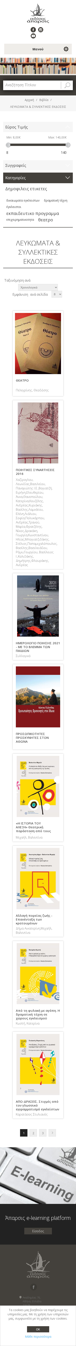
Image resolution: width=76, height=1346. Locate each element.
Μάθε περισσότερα (38, 1336)
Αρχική (29, 100)
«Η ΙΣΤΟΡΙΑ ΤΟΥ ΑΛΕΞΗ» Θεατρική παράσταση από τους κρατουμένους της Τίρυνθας (33, 830)
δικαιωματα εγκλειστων (23, 200)
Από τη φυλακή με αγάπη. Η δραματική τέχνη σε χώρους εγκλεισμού (38, 1014)
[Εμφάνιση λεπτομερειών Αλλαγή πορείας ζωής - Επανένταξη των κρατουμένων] (38, 878)
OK (38, 1329)
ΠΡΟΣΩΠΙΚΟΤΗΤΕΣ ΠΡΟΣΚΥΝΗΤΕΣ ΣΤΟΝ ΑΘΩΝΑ (32, 737)
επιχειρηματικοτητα (20, 220)
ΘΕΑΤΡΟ (22, 380)
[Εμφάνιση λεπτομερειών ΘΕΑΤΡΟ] (38, 343)
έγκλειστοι (13, 207)
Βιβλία (43, 100)
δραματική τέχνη (55, 200)
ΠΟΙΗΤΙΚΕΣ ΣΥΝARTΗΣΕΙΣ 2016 (35, 472)
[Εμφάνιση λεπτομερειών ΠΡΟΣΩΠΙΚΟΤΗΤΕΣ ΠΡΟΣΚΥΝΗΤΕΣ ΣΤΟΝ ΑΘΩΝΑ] (38, 697)
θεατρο (45, 220)
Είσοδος (38, 1231)
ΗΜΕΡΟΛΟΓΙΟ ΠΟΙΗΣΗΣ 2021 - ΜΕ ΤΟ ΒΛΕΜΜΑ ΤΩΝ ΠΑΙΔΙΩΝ (38, 647)
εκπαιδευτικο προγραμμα (32, 213)
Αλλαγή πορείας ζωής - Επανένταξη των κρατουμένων (34, 919)
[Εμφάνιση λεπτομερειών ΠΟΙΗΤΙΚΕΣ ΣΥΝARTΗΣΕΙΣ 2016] (38, 433)
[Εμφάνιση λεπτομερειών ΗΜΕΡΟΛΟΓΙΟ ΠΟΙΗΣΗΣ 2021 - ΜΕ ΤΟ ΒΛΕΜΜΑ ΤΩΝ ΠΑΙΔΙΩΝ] (38, 606)
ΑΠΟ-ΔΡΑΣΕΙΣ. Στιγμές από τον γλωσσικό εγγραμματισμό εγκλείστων (37, 1105)
